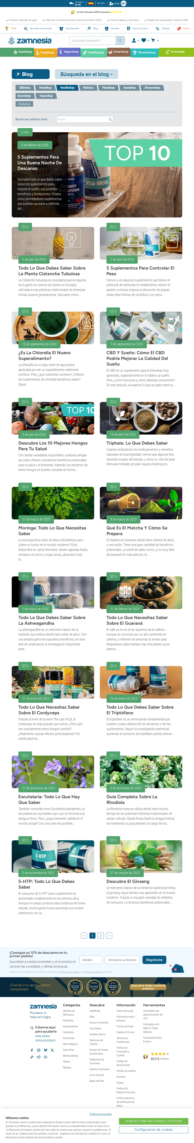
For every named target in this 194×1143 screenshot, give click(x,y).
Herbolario (68, 1032)
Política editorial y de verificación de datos (126, 1102)
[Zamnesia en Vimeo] (45, 1050)
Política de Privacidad (69, 972)
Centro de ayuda (125, 1010)
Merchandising (70, 1055)
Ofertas (66, 1061)
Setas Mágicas (70, 1043)
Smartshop (68, 1038)
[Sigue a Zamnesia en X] (52, 1050)
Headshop (68, 1020)
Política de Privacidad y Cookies (123, 1051)
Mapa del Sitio (97, 1080)
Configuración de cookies (154, 1129)
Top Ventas (95, 1028)
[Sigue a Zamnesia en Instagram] (39, 1050)
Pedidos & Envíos (125, 1032)
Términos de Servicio (93, 972)
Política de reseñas (126, 1070)
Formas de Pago (125, 1026)
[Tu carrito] (156, 40)
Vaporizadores (70, 1026)
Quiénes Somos (98, 1034)
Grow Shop (68, 1049)
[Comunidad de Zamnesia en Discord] (45, 1057)
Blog (92, 1016)
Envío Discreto (97, 1075)
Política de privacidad (100, 1114)
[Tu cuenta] (135, 40)
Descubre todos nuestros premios (148, 987)
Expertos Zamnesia (99, 1069)
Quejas (120, 1082)
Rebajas (67, 1067)
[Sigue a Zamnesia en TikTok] (32, 1057)
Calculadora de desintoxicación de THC (152, 1014)
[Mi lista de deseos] (145, 40)
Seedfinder (95, 1010)
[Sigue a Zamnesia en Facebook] (32, 1050)
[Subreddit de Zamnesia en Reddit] (39, 1057)
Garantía (121, 1076)
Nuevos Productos (99, 1022)
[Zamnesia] (35, 41)
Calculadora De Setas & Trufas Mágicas (151, 1028)
